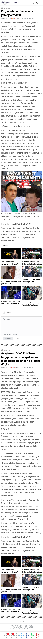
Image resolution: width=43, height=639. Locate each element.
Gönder (8, 338)
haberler (5, 245)
